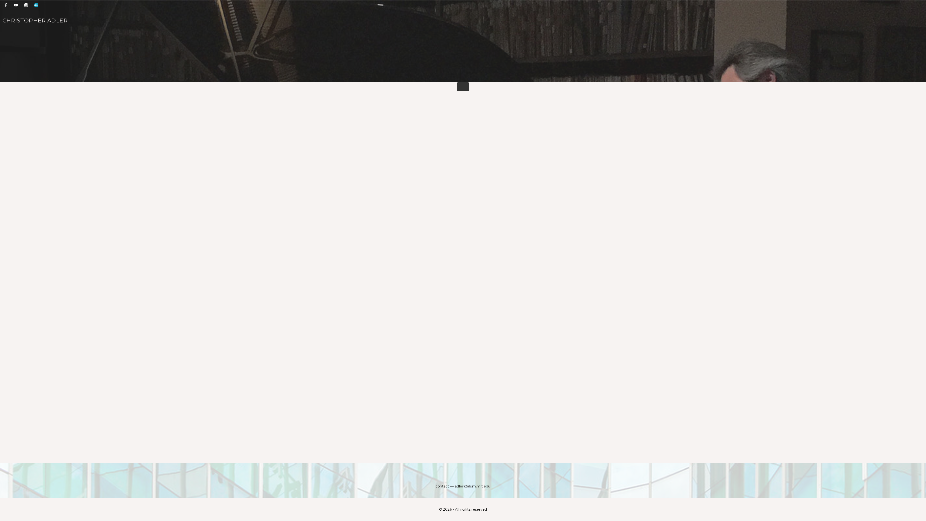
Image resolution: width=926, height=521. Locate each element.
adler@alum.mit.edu (472, 486)
